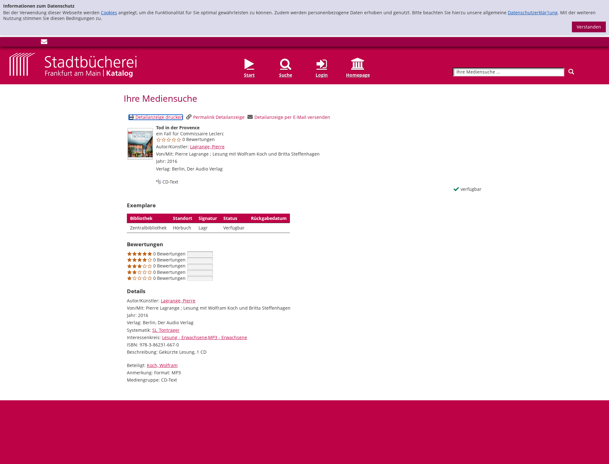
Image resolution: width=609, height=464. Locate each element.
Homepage (358, 75)
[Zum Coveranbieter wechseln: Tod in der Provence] (140, 144)
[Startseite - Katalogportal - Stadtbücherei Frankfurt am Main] (73, 64)
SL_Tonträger (166, 330)
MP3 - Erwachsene (227, 337)
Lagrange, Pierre (207, 147)
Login (322, 75)
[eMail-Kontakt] (44, 43)
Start (249, 75)
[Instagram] (23, 43)
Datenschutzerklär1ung (533, 13)
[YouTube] (33, 43)
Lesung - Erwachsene (184, 337)
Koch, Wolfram (162, 365)
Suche (285, 75)
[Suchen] (571, 72)
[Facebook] (13, 43)
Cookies (109, 13)
